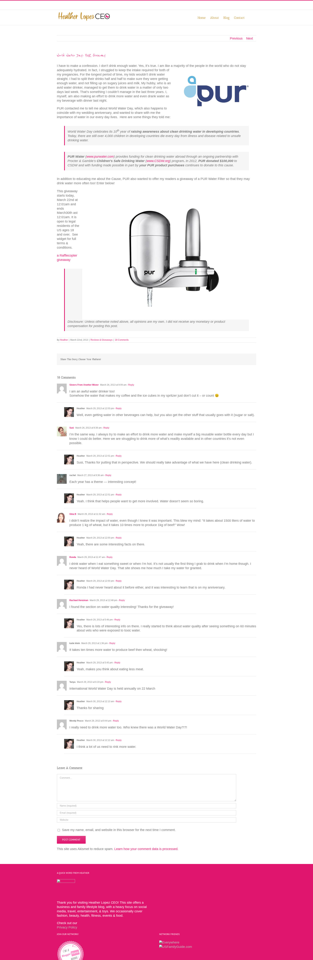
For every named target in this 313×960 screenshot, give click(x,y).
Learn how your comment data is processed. (146, 849)
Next (249, 38)
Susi (71, 428)
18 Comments (122, 340)
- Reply (130, 385)
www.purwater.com (100, 156)
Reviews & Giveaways (101, 340)
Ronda (72, 557)
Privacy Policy (67, 927)
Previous (236, 38)
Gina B (72, 514)
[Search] (250, 17)
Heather (64, 340)
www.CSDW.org (158, 161)
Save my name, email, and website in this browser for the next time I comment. (119, 830)
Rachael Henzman (78, 600)
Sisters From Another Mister (84, 385)
